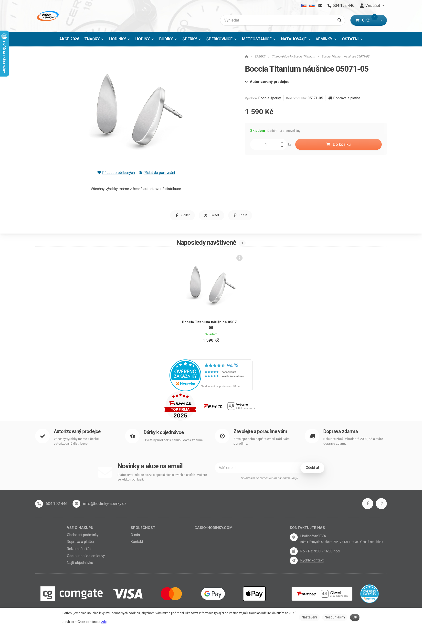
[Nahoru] (283, 141)
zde (103, 622)
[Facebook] (367, 503)
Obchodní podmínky (82, 535)
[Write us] (294, 560)
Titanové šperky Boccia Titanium (293, 56)
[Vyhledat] (339, 20)
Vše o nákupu (80, 528)
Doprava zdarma (340, 431)
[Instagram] (381, 503)
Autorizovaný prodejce (77, 431)
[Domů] (47, 16)
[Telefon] (39, 504)
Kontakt (137, 541)
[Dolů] (283, 147)
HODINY (142, 39)
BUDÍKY (166, 39)
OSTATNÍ (350, 39)
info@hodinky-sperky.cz (105, 503)
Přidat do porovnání (159, 172)
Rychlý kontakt (312, 560)
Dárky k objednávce (164, 432)
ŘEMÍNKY (324, 39)
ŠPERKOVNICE (219, 39)
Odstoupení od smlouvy (86, 556)
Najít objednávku (80, 562)
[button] (381, 20)
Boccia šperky (269, 98)
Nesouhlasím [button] (335, 617)
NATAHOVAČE (293, 39)
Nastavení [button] (309, 617)
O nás (135, 535)
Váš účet (372, 5)
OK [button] (355, 617)
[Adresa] (294, 537)
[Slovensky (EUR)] (312, 5)
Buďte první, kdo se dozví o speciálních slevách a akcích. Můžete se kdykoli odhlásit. (162, 477)
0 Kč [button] (369, 20)
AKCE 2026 (69, 39)
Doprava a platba (346, 98)
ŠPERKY (189, 39)
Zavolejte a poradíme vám (260, 431)
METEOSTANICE (257, 39)
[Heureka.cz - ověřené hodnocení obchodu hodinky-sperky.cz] (211, 375)
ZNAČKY (92, 39)
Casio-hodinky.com (213, 528)
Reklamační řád (79, 549)
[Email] (320, 5)
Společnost (143, 528)
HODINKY (117, 39)
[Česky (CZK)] (304, 5)
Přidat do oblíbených (118, 172)
